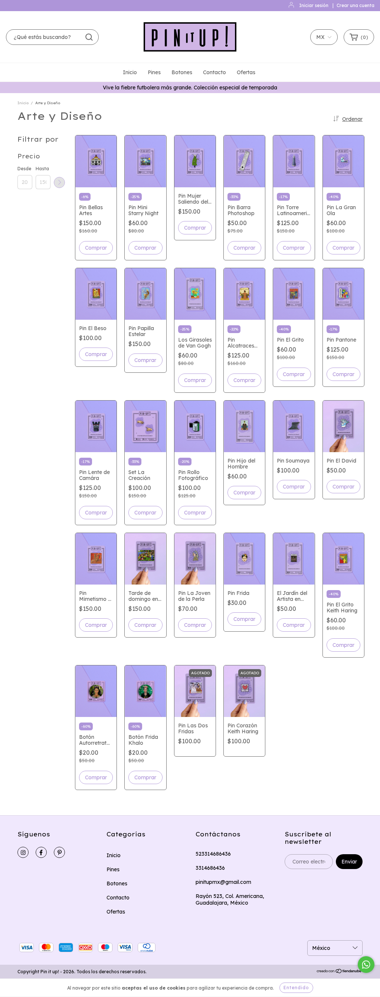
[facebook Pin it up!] (41, 852)
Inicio (130, 72)
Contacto (214, 72)
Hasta (42, 168)
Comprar (195, 512)
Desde (24, 168)
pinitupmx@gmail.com (223, 882)
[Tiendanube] (339, 972)
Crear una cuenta (355, 5)
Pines (154, 72)
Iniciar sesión (313, 5)
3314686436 (210, 868)
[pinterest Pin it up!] (59, 852)
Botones (181, 72)
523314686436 (213, 853)
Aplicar (59, 182)
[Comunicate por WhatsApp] (366, 964)
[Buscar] (89, 37)
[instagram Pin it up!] (23, 852)
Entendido (296, 987)
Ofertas (246, 72)
